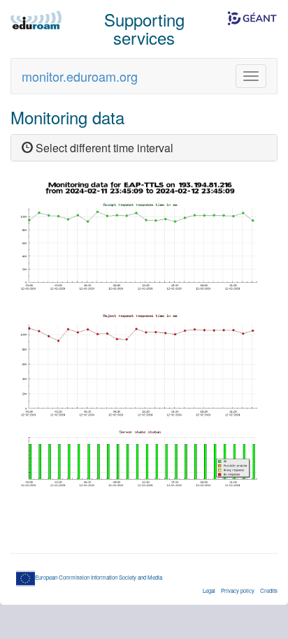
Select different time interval (103, 148)
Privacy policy (237, 590)
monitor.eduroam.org (80, 76)
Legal (209, 590)
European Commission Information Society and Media (98, 577)
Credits (269, 590)
